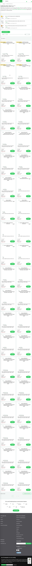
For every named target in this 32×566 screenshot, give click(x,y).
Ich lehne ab (15, 564)
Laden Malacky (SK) (3, 543)
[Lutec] (26, 504)
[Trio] (13, 504)
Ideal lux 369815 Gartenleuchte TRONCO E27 (24, 258)
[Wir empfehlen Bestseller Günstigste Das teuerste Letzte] (3, 38)
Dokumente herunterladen (4, 525)
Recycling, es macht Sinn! (19, 534)
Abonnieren (28, 543)
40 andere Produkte (27, 493)
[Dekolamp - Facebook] (17, 550)
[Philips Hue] (23, 507)
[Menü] (30, 558)
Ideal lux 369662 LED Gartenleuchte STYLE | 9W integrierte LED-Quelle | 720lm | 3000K (8, 281)
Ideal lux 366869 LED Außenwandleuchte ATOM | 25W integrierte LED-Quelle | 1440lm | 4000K (8, 417)
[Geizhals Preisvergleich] (18, 553)
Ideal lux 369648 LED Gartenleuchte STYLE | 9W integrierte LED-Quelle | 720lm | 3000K (24, 281)
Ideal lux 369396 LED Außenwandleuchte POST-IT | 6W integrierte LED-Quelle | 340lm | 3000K (24, 327)
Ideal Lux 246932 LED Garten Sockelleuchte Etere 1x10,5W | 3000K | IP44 (23, 56)
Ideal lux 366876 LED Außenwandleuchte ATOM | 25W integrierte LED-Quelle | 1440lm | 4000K (24, 394)
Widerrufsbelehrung (18, 536)
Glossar (2, 523)
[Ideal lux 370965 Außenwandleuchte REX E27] (8, 206)
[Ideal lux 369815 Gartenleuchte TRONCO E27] (24, 251)
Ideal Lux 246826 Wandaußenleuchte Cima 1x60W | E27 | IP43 (7, 78)
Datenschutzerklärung (19, 525)
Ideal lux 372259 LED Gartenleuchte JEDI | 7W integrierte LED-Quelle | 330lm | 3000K (8, 123)
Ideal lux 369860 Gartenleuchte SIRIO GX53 (8, 258)
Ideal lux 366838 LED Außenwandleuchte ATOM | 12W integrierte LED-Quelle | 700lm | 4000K (24, 440)
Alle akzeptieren (4, 564)
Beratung (2, 521)
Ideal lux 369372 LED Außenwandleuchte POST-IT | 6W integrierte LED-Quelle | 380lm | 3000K (8, 349)
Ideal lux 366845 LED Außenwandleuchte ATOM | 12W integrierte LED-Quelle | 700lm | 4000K (8, 440)
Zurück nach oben (3, 493)
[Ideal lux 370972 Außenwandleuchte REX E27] (24, 183)
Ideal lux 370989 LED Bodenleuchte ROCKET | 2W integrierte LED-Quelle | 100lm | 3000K (8, 191)
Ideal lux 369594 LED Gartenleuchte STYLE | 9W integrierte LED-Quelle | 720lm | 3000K (24, 304)
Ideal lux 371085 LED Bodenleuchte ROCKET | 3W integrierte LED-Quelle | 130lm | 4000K (24, 123)
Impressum (17, 527)
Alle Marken (16, 510)
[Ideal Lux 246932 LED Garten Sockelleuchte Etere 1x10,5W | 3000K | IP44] (24, 48)
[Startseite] (1, 3)
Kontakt (2, 517)
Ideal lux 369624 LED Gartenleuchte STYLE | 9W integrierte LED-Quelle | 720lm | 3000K (8, 304)
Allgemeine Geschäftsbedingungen (20, 517)
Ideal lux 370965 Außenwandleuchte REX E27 (8, 213)
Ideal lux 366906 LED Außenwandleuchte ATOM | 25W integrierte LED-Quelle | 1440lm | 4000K (8, 372)
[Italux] (9, 507)
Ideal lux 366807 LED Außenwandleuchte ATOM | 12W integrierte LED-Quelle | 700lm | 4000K (8, 485)
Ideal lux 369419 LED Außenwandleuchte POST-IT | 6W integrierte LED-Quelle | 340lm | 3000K (8, 327)
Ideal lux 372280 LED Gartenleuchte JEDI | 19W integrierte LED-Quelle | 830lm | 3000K (8, 101)
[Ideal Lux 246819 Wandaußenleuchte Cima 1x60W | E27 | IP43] (24, 70)
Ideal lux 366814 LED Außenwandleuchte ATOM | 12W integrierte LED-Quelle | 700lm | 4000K (24, 462)
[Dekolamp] (6, 1)
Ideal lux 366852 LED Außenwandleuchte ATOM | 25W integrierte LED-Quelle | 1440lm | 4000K (24, 417)
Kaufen (12, 60)
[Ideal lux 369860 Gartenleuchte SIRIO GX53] (8, 251)
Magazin (2, 519)
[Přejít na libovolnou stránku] (13, 496)
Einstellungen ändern (9, 564)
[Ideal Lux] (19, 504)
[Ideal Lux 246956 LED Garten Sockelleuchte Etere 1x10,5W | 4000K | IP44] (8, 48)
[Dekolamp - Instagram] (18, 550)
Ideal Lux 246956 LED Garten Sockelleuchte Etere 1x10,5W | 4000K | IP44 (7, 56)
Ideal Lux (18, 7)
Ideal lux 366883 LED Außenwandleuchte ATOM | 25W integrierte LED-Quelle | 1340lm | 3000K (8, 394)
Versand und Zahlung (19, 521)
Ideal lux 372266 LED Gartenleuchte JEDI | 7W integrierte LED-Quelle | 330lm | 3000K (24, 101)
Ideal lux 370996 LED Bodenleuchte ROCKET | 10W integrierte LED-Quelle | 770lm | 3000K (24, 169)
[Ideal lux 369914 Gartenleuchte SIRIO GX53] (8, 228)
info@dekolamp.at (19, 548)
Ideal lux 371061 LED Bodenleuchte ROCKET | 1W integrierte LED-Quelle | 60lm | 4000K (8, 146)
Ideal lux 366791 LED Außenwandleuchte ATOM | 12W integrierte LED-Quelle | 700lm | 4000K (24, 485)
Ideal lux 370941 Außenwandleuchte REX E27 (24, 213)
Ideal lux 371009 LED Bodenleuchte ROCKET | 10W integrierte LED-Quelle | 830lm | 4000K (8, 169)
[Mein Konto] (28, 1)
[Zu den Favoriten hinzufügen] (8, 41)
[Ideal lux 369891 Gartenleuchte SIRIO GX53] (24, 228)
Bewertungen (18, 523)
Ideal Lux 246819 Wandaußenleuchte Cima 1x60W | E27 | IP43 (23, 78)
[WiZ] (16, 507)
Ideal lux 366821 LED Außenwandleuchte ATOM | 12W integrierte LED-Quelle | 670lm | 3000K (8, 462)
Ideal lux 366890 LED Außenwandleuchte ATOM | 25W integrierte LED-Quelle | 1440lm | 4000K (24, 372)
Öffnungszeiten (2, 541)
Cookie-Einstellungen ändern (20, 538)
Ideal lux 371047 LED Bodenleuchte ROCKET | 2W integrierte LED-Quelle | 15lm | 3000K (24, 146)
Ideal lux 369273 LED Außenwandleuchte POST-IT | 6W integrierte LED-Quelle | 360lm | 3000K (24, 349)
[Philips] (6, 504)
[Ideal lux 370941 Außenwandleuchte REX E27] (24, 206)
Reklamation (18, 519)
